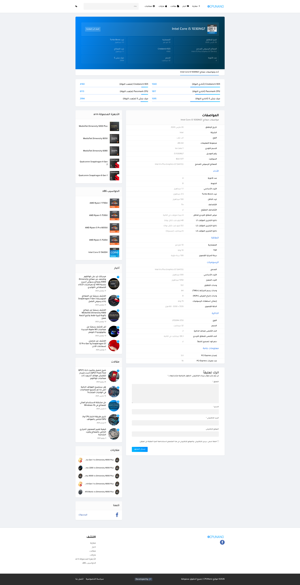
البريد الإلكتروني (212, 418)
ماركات (161, 7)
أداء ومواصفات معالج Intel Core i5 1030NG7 (199, 72)
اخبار (184, 7)
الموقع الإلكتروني (212, 429)
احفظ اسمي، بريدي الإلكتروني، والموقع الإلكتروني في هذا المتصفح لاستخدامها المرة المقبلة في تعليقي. (178, 442)
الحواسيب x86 (89, 563)
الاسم (216, 407)
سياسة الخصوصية (95, 579)
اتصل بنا (79, 579)
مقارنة (195, 7)
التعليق (215, 382)
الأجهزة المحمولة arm (85, 559)
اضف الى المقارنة (92, 29)
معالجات (148, 7)
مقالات (173, 7)
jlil (150, 579)
